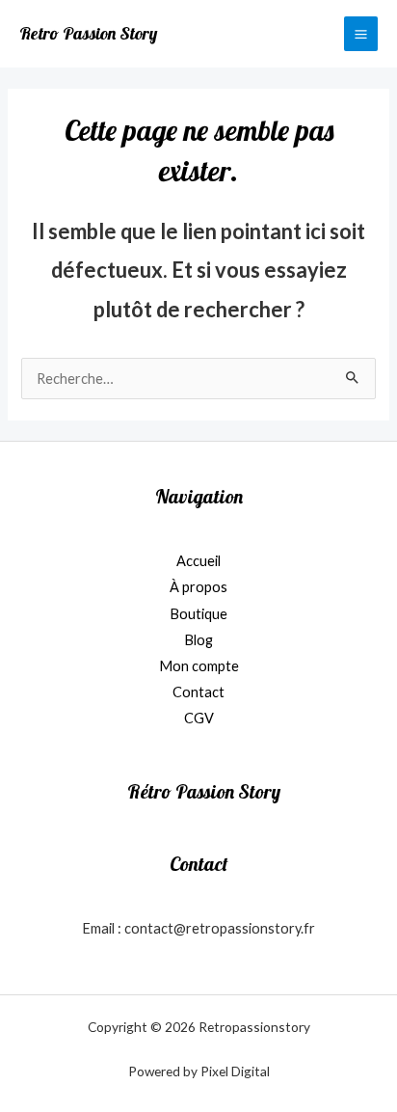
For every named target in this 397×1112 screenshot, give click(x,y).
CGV (199, 718)
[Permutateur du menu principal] (361, 33)
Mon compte (199, 666)
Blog (198, 640)
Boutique (198, 614)
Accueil (198, 561)
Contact (198, 692)
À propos (198, 587)
